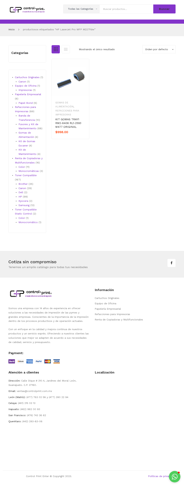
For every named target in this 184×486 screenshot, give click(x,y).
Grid (56, 49)
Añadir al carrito (68, 138)
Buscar (164, 9)
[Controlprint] (27, 9)
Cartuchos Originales (107, 298)
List (66, 49)
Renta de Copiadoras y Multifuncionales (119, 319)
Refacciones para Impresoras (112, 314)
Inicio (11, 29)
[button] (174, 476)
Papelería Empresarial (108, 308)
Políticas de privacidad (162, 476)
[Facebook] (171, 263)
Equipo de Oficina (105, 303)
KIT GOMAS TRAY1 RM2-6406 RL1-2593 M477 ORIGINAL (68, 123)
